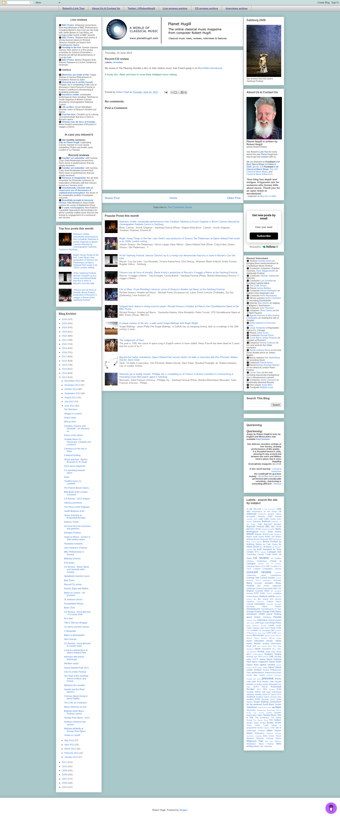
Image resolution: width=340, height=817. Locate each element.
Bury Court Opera (254, 542)
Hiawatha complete (73, 543)
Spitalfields (251, 707)
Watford (270, 733)
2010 (64, 766)
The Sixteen (275, 720)
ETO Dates (69, 563)
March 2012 (70, 749)
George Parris (267, 335)
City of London (273, 564)
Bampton (257, 521)
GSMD (262, 614)
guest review (253, 617)
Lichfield (254, 630)
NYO (260, 657)
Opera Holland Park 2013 (76, 668)
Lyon (279, 633)
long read (262, 633)
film (254, 599)
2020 (64, 344)
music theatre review (257, 643)
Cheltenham (262, 561)
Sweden (277, 713)
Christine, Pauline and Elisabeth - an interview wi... (76, 428)
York (262, 746)
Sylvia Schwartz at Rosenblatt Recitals (75, 516)
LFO (248, 630)
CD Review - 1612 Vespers (77, 498)
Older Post (233, 198)
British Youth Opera (255, 537)
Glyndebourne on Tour (271, 609)
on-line (277, 656)
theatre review (274, 722)
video (270, 730)
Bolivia (263, 532)
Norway (249, 657)
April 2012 (69, 744)
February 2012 (71, 753)
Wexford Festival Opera (268, 738)
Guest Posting (274, 614)
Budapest (277, 539)
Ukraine (267, 728)
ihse (255, 620)
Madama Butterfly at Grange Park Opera (75, 729)
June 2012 (69, 406)
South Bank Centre (272, 704)
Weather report (71, 663)
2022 (64, 336)
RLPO (256, 687)
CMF (268, 566)
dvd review (263, 586)
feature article (267, 596)
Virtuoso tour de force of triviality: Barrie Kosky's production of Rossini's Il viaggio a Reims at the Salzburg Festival (178, 272)
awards (249, 519)
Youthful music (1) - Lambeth (73, 482)
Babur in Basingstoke (74, 635)
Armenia (261, 516)
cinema (261, 564)
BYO (257, 552)
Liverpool (266, 630)
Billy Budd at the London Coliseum (76, 493)
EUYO (269, 593)
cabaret (263, 552)
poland (270, 675)
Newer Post (112, 198)
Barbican (266, 521)
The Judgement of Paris (131, 340)
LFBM (278, 628)
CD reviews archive (206, 8)
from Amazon (263, 439)
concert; (278, 572)
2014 (64, 369)
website (278, 733)
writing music (252, 746)
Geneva (270, 604)
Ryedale (250, 692)
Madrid (249, 635)
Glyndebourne (253, 609)
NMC (279, 649)
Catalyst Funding (72, 455)
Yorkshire (268, 746)
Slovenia (265, 699)
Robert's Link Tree (73, 8)
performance (258, 672)
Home (173, 198)
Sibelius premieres (73, 503)
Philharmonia (270, 672)
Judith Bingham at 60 (74, 511)
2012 (64, 377)
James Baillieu (264, 288)
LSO (274, 633)
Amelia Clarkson (268, 343)
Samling (258, 694)
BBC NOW (276, 526)
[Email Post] (165, 92)
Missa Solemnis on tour (75, 707)
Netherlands (276, 643)
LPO (269, 633)
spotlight (276, 707)
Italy (248, 623)
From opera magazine (74, 466)
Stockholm (251, 710)
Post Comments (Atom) (180, 207)
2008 (64, 774)
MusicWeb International (210, 68)
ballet (261, 519)
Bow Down (69, 580)
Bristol (265, 534)
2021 (64, 340)
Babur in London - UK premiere (74, 594)
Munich (278, 635)
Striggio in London (73, 413)
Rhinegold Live (275, 684)
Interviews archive (237, 8)
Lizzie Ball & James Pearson (263, 338)
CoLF (248, 569)
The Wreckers (70, 409)
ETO (256, 593)
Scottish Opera (262, 697)
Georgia (278, 604)
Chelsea (250, 561)
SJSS (257, 699)
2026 (64, 319)
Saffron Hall (260, 692)
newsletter (266, 649)
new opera (262, 646)
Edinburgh (277, 586)
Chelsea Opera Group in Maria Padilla (76, 697)
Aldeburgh (251, 514)
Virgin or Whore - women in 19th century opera (77, 538)
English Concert (254, 591)
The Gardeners (262, 718)
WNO (278, 744)
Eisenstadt (267, 588)
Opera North (275, 662)
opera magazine (260, 662)
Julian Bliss (267, 385)
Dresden (258, 583)
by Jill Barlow (265, 547)
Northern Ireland (272, 654)
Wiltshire (277, 741)
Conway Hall (252, 578)
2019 (64, 348)
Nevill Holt (251, 646)
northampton (258, 654)
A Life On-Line (253, 509)
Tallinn (259, 715)
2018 (64, 352)
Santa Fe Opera (269, 694)
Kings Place (275, 623)
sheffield (250, 699)
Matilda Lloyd (266, 387)
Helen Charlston (273, 298)
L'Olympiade (70, 631)
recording (258, 684)
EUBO (262, 593)
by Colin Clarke (270, 544)
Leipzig (256, 628)
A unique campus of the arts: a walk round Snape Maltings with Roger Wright (158, 323)
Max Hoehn (263, 303)
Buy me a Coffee (268, 196)
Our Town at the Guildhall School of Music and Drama (76, 678)
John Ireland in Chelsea (75, 548)
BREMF (250, 534)
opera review (267, 664)
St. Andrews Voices (73, 599)
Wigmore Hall (254, 741)
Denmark (277, 580)
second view (275, 697)
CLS (263, 566)
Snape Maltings (261, 702)
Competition (267, 569)
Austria (278, 516)
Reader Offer (268, 682)
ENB (279, 588)
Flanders (250, 601)
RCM (259, 682)
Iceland (249, 620)
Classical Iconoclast (276, 470)
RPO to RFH (70, 422)
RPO (259, 689)
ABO (248, 511)
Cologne (256, 569)
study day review (255, 713)
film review (263, 599)
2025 (64, 323)
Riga (248, 687)
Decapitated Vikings (73, 603)
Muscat (272, 638)
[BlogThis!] (175, 92)
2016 (64, 361)
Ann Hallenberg (272, 357)
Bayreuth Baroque (272, 524)
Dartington (267, 580)
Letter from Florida (267, 628)
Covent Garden (267, 578)
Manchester (258, 635)
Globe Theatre (271, 606)
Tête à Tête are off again (75, 623)
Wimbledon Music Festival (259, 744)
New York (272, 646)
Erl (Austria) (276, 591)
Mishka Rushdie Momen (268, 365)
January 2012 (71, 757)
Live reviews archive (175, 8)
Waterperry (259, 733)
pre (255, 679)
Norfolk (260, 651)
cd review (118, 62)
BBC (267, 526)
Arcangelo (250, 516)
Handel (277, 616)
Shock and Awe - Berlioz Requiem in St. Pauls (75, 460)
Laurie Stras (255, 372)
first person (275, 599)
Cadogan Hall (274, 552)
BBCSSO (250, 529)
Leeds (271, 625)
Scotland (250, 697)
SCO (279, 694)
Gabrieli (249, 604)
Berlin (278, 529)
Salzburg (250, 694)
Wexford (250, 738)
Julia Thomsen (267, 308)
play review (259, 675)
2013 (64, 373)
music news (273, 640)
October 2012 (71, 389)
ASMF (270, 516)
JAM (257, 623)
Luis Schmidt (266, 280)
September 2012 (72, 393)
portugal (277, 675)
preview (268, 678)
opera (262, 659)
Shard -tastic (70, 417)
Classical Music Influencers (259, 174)
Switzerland (251, 715)
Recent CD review (73, 584)
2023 (64, 332)
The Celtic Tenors (258, 285)
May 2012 (69, 740)
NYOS (265, 657)
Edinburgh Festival (254, 588)
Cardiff (268, 554)
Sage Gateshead (273, 692)
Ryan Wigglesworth (265, 271)
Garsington (259, 604)
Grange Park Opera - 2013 (77, 718)
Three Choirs (253, 725)
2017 (64, 356)
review (265, 684)
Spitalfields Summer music (77, 576)
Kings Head (264, 623)
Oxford (271, 667)
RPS (265, 689)
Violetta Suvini (265, 261)
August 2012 (70, 397)
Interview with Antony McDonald (74, 658)
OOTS (255, 659)
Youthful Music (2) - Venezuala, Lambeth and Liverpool (77, 442)
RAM (254, 682)
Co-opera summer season (76, 627)
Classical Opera (253, 566)
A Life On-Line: (269, 509)
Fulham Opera (274, 601)
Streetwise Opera (274, 710)
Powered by (255, 246)
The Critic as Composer (75, 702)
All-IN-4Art (262, 514)
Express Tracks (71, 522)
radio (248, 682)
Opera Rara (252, 665)
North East (270, 652)
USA (272, 728)
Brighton (258, 534)
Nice (274, 649)
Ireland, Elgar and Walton (76, 588)
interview (262, 620)
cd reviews (276, 558)
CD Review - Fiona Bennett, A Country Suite (77, 644)
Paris (248, 672)
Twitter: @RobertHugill (141, 8)
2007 (64, 779)
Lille (259, 630)
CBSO (275, 554)
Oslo (265, 667)
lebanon (256, 625)
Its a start (68, 618)
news (257, 648)
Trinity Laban (270, 725)
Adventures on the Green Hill (266, 511)
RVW (279, 689)
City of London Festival (75, 672)
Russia (272, 689)
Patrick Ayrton (266, 362)
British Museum (275, 534)
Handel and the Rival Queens (74, 690)
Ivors (252, 623)
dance (258, 580)
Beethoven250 (268, 529)
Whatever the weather (74, 685)
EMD (275, 588)
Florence (260, 602)
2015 (64, 365)
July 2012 (69, 401)
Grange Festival (254, 611)
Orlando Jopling (268, 276)
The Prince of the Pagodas (77, 507)
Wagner (277, 730)
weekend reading (254, 736)
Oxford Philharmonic (272, 670)
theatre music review (256, 723)
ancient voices (274, 514)
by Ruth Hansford (263, 549)
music (279, 638)
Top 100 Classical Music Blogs (262, 170)
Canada (260, 554)
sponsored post (264, 707)
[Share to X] (179, 92)
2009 (64, 770)
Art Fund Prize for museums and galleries (77, 527)
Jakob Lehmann (268, 380)
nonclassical (251, 652)
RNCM (265, 687)
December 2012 (72, 381)
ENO (267, 591)
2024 (64, 327)
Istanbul (277, 620)
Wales (249, 733)
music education (255, 641)
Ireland (271, 620)
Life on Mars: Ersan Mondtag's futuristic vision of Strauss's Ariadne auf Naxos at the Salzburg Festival (172, 289)
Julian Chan (262, 333)
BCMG (258, 529)
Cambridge (251, 554)
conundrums (275, 575)
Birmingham (252, 531)
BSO (271, 539)
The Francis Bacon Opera (76, 488)
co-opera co (276, 566)
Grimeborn (251, 614)
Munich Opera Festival (256, 638)
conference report (256, 575)
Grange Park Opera (271, 611)
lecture (264, 625)
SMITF (272, 699)
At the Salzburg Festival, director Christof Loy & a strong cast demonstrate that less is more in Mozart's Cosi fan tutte (85, 278)
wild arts (269, 741)
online (248, 659)
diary (249, 582)
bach (256, 519)
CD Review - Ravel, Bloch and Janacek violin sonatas (76, 569)
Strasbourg (261, 710)
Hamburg (267, 617)
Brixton (257, 539)
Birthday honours (72, 558)
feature (256, 596)
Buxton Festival (270, 541)
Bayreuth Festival (255, 526)
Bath (260, 524)
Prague (249, 679)
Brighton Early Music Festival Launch (74, 712)
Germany (250, 606)
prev (259, 679)
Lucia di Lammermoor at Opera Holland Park (75, 651)
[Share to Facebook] (182, 92)
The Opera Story (260, 720)
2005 (64, 787)
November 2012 (72, 385)
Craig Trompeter (257, 328)
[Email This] (172, 92)
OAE (271, 656)
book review (274, 531)
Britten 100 (270, 537)
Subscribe (264, 235)
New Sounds (70, 639)
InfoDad (277, 484)
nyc (255, 657)
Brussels (264, 539)
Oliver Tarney (266, 310)
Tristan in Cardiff (72, 735)
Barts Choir (69, 607)
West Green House (272, 736)
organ (259, 667)
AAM (279, 509)
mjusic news (270, 635)
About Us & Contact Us (106, 8)
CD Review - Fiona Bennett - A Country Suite (77, 613)
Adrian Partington (268, 290)
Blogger (183, 810)
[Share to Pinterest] (185, 92)
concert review (258, 572)
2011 (64, 762)
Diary (66, 477)
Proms (278, 679)
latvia (248, 625)
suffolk (269, 713)
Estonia (249, 593)
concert (278, 569)
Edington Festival (72, 532)
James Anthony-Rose (260, 350)
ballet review (270, 519)
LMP (272, 630)
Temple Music (270, 715)
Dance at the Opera (73, 435)
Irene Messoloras (268, 295)
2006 (64, 783)
